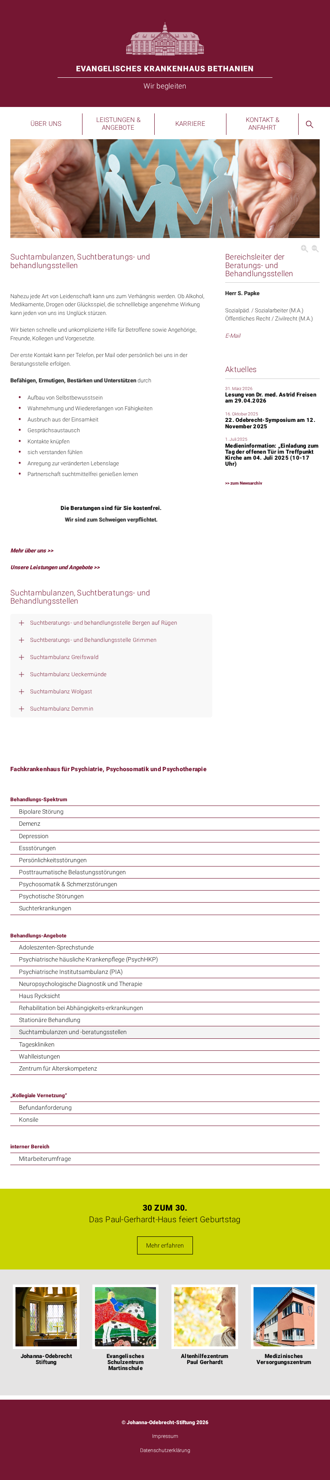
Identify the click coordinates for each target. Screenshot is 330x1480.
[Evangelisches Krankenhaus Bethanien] (165, 37)
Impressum (165, 1436)
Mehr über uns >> (31, 550)
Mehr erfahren (165, 1245)
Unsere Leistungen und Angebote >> (55, 567)
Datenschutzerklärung (165, 1450)
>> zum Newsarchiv (243, 483)
